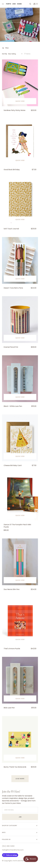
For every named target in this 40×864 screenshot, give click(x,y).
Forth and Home (19, 836)
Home (4, 22)
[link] (19, 81)
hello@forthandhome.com (12, 826)
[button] (28, 4)
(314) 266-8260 (8, 822)
